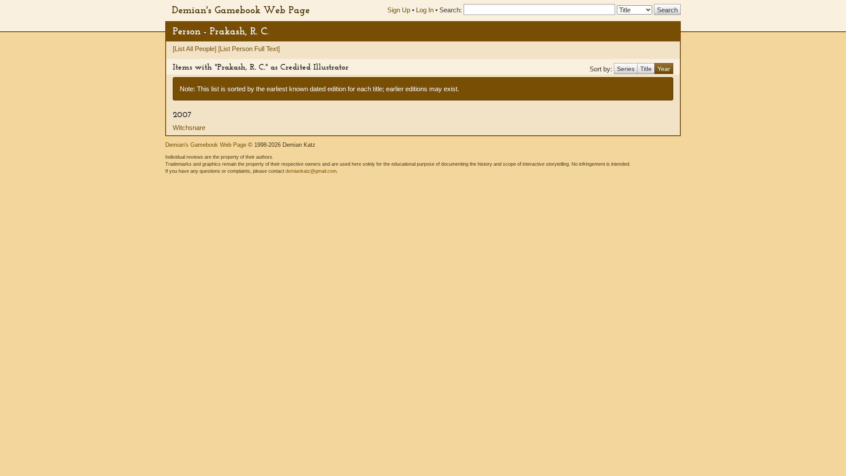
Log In (425, 10)
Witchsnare (189, 127)
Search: (450, 10)
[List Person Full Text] (249, 48)
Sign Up (398, 10)
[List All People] (194, 48)
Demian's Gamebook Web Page (241, 10)
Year (663, 68)
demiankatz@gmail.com (311, 171)
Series (625, 68)
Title (646, 68)
